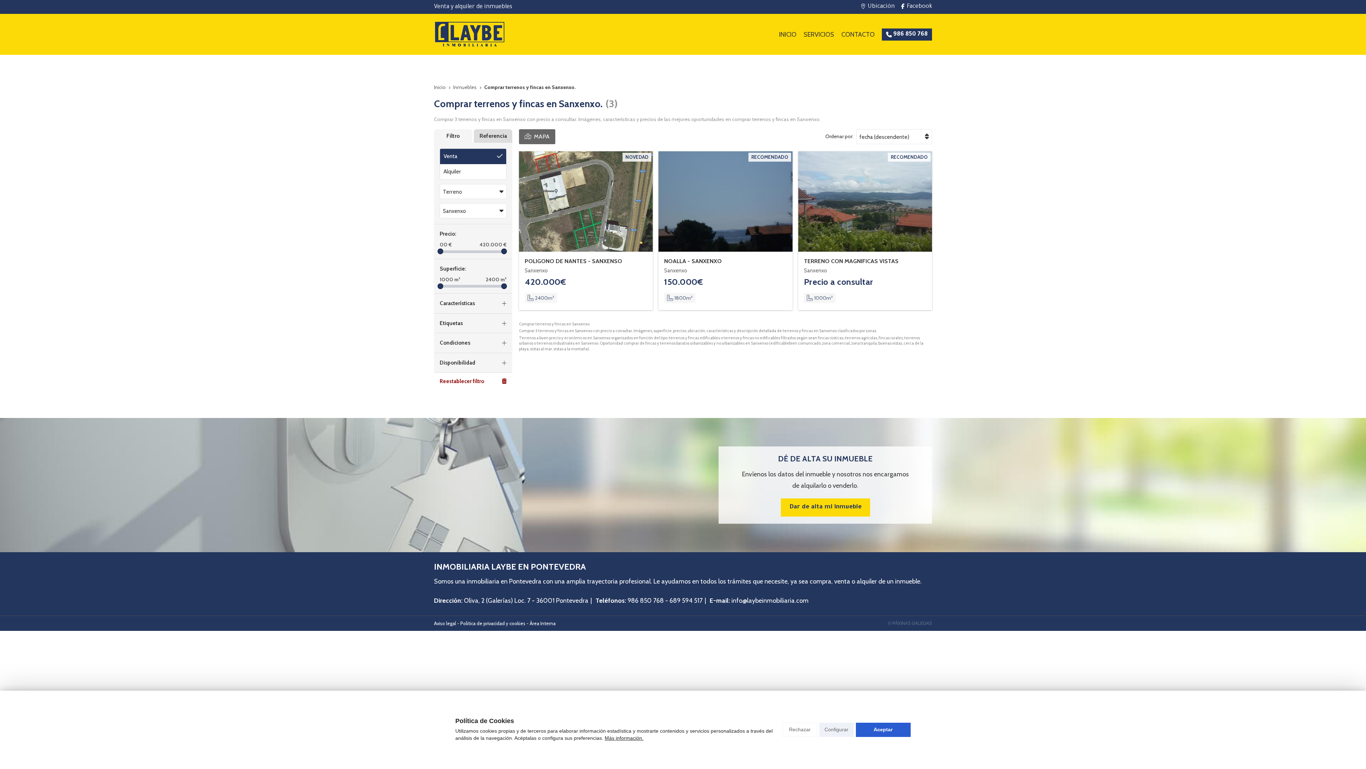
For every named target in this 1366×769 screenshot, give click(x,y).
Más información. (624, 738)
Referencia (493, 135)
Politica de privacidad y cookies (492, 623)
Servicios (819, 34)
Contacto (858, 34)
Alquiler (452, 171)
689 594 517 (686, 601)
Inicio (787, 34)
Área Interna (543, 623)
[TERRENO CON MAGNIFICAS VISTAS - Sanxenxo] (865, 201)
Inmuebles (465, 87)
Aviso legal (445, 623)
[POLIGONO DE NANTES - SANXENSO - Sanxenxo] (586, 201)
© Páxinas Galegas (910, 623)
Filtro (453, 135)
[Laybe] (469, 34)
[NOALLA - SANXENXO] (725, 201)
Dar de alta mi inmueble (825, 507)
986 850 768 (646, 601)
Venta (450, 156)
